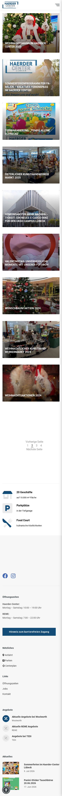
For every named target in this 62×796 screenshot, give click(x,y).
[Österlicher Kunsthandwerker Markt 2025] (31, 165)
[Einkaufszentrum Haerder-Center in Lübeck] (10, 5)
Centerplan (11, 652)
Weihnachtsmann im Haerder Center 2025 (25, 45)
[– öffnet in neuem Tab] (5, 562)
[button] (29, 619)
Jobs (5, 675)
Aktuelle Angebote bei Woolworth (29, 703)
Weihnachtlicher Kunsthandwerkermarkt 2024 (25, 350)
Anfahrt (8, 642)
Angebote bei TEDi (21, 723)
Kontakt (6, 680)
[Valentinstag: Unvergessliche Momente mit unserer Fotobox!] (31, 252)
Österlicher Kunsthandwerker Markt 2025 (27, 175)
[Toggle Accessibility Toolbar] (6, 790)
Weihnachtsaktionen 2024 (23, 395)
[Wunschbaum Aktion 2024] (31, 295)
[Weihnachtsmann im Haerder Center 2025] (31, 33)
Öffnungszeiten (10, 670)
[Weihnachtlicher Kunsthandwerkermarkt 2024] (31, 339)
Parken (8, 647)
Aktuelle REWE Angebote (25, 713)
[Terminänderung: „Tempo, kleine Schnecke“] (31, 121)
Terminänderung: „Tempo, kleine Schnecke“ (27, 132)
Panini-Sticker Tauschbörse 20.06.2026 (38, 768)
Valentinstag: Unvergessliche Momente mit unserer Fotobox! (27, 263)
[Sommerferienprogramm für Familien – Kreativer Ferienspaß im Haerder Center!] (31, 77)
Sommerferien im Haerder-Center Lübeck (41, 753)
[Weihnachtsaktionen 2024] (31, 383)
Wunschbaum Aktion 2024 (23, 308)
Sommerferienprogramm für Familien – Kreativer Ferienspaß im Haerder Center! (27, 87)
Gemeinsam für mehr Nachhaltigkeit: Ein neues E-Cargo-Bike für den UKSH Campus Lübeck (26, 218)
